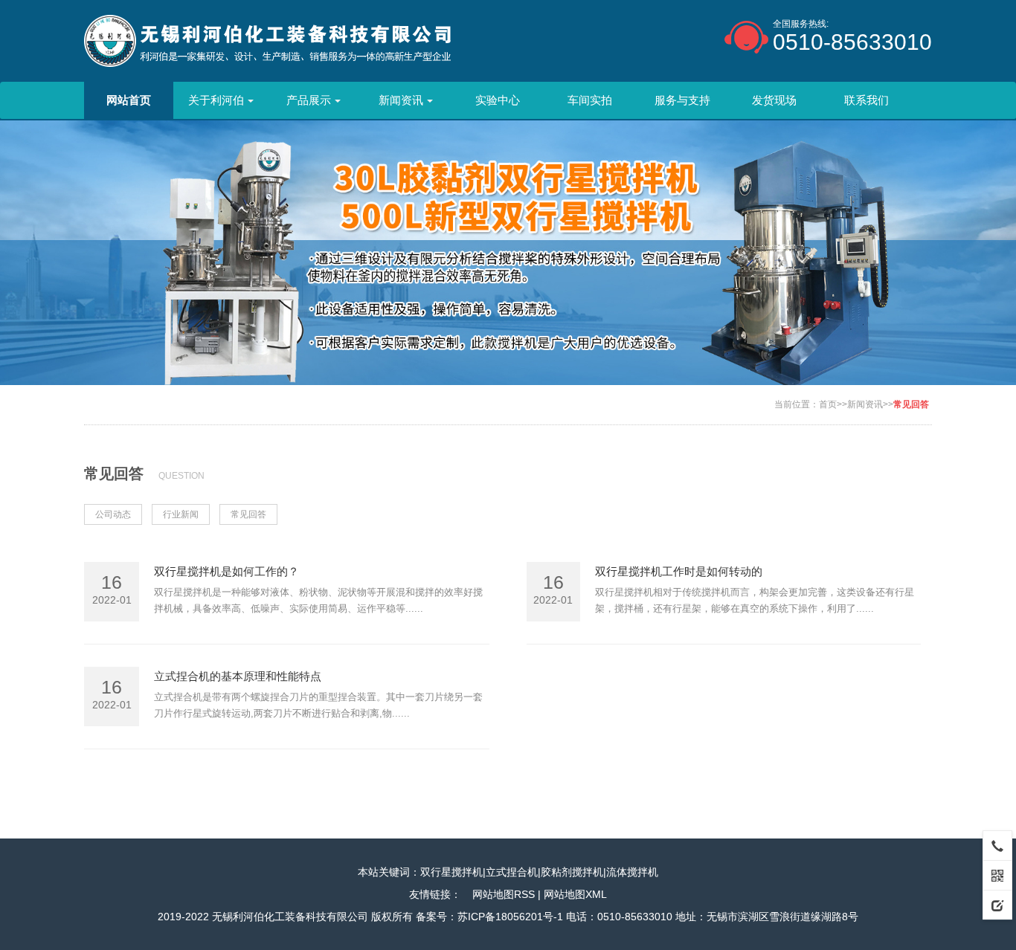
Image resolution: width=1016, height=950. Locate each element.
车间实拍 (590, 100)
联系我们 (866, 100)
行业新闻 (181, 514)
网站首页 (128, 100)
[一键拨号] (997, 845)
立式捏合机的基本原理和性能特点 (237, 676)
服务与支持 (682, 100)
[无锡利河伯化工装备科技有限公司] (267, 40)
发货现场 (774, 100)
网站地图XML (575, 894)
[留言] (997, 905)
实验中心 (497, 100)
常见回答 (911, 404)
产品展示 (308, 100)
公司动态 (113, 514)
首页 (828, 404)
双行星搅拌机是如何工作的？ (226, 571)
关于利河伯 (216, 100)
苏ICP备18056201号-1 (510, 916)
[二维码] (997, 875)
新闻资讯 (401, 100)
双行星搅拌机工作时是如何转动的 (678, 571)
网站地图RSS (503, 894)
